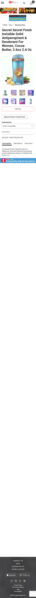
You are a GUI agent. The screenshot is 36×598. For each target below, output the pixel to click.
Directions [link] (29, 143)
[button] (5, 93)
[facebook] (11, 581)
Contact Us (18, 561)
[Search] (22, 3)
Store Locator (18, 569)
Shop (10, 25)
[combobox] (18, 126)
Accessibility (18, 591)
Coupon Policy (18, 566)
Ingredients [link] (18, 143)
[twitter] (20, 581)
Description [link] (6, 143)
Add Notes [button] (6, 132)
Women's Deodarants (23, 25)
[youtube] (24, 581)
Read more (6, 155)
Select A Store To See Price (14, 117)
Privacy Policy (18, 585)
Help (18, 589)
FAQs (18, 564)
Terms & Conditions (18, 587)
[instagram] (16, 581)
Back (5, 25)
